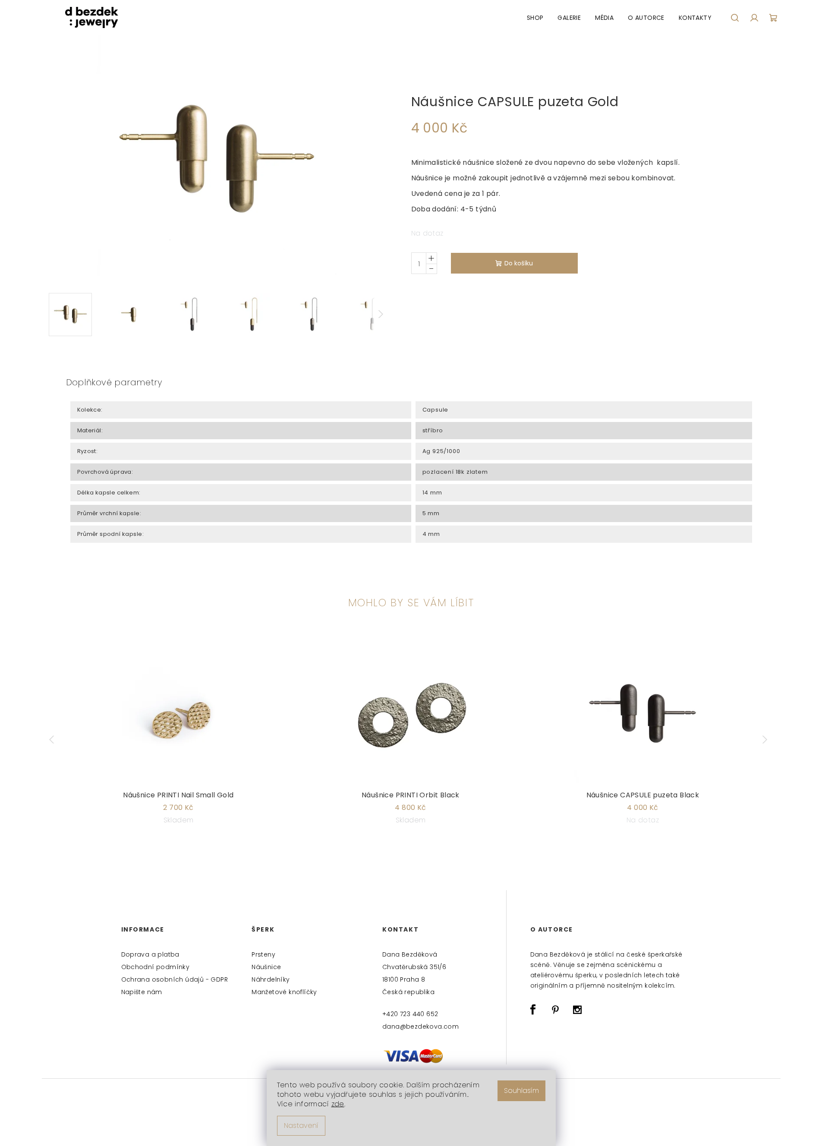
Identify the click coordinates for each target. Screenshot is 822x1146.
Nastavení (301, 1125)
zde (337, 1104)
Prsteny (263, 954)
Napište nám (141, 992)
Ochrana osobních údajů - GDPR (174, 979)
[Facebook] (533, 1010)
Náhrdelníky (271, 979)
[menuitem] (535, 18)
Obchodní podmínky (155, 967)
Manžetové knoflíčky (284, 992)
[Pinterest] (555, 1010)
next (767, 739)
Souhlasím (521, 1091)
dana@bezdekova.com (420, 1026)
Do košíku (518, 263)
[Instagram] (577, 1010)
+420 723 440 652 (410, 1014)
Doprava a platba (150, 954)
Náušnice (266, 967)
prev (56, 739)
